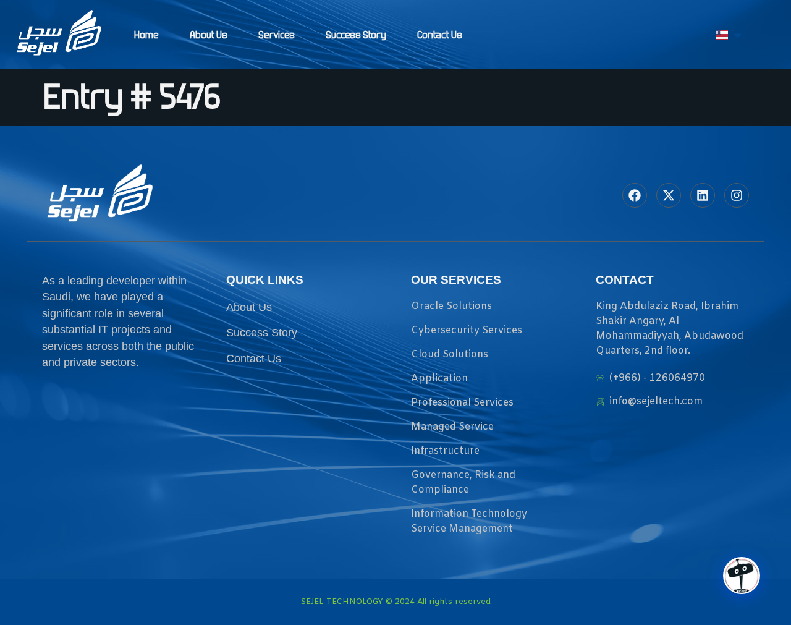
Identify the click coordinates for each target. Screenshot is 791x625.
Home (146, 35)
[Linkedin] (702, 195)
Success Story (356, 35)
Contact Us (439, 35)
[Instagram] (736, 195)
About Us (208, 35)
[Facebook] (634, 195)
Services (276, 35)
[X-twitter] (668, 195)
